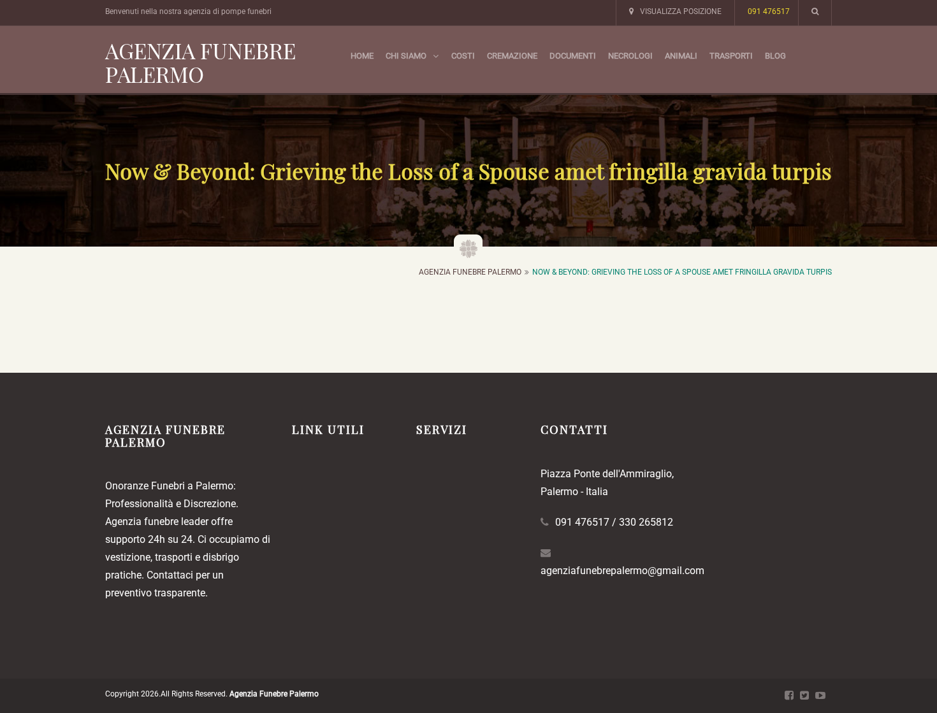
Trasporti (731, 56)
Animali (681, 56)
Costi (463, 56)
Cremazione (512, 56)
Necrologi (630, 56)
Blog (775, 56)
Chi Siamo (406, 56)
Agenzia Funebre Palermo (200, 62)
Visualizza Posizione (681, 11)
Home (362, 56)
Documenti (572, 56)
